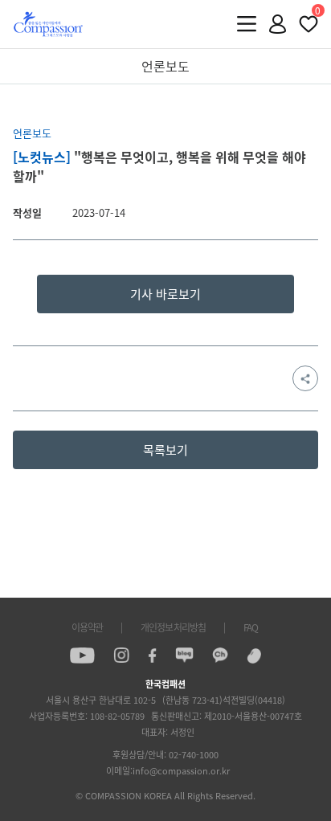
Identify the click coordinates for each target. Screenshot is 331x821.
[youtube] (82, 655)
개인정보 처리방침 (173, 627)
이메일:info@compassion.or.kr (168, 771)
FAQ (251, 627)
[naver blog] (184, 655)
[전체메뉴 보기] (246, 24)
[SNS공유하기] (305, 378)
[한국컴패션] (48, 24)
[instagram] (121, 655)
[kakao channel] (220, 655)
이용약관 (87, 627)
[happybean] (254, 655)
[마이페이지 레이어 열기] (277, 24)
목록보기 (165, 450)
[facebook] (152, 655)
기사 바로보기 (165, 294)
